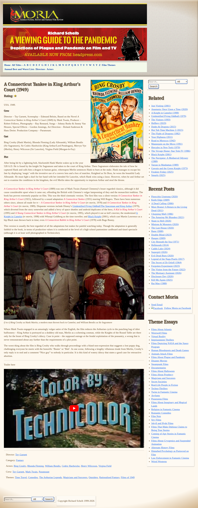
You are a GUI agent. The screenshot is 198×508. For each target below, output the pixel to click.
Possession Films (159, 399)
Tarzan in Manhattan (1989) (165, 164)
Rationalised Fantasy (109, 477)
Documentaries (158, 367)
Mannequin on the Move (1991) (167, 144)
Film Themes (108, 65)
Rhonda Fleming (35, 466)
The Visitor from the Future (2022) (168, 269)
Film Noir (156, 416)
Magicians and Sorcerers (75, 477)
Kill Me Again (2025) (162, 280)
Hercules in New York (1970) (165, 147)
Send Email (157, 304)
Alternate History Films (162, 447)
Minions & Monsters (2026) (165, 224)
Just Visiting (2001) (161, 105)
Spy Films (156, 419)
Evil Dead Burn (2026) (162, 255)
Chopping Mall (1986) (162, 214)
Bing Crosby (20, 466)
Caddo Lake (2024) (160, 248)
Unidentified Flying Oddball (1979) (168, 116)
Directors (40, 69)
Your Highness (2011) (162, 137)
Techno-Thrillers (159, 388)
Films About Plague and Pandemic (168, 357)
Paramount (44, 471)
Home (7, 65)
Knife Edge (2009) (160, 200)
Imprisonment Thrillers (162, 339)
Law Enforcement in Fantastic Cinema (170, 458)
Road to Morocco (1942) (163, 140)
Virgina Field (104, 466)
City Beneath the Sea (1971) (165, 241)
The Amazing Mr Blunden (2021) (167, 217)
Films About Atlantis (161, 329)
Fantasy (20, 460)
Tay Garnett (21, 454)
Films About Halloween (163, 371)
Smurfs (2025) (158, 175)
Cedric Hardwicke (71, 466)
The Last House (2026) (162, 227)
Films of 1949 (128, 477)
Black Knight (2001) (161, 154)
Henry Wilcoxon (89, 466)
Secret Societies (159, 381)
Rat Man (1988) (159, 283)
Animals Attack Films (162, 353)
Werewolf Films (159, 333)
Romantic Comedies (161, 413)
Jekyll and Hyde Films (162, 423)
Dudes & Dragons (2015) (163, 126)
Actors (50, 69)
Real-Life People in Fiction (164, 385)
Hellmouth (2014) (160, 245)
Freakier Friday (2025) (162, 172)
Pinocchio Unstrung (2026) (164, 196)
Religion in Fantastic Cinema (165, 409)
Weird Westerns (159, 461)
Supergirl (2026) (159, 252)
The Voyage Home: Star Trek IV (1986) (170, 151)
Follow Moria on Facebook (177, 308)
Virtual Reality (158, 336)
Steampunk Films (159, 364)
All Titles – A (18, 65)
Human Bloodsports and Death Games (170, 350)
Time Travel (21, 477)
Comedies (33, 477)
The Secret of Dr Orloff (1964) (166, 262)
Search (153, 86)
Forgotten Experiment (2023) (165, 266)
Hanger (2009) (158, 238)
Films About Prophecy (162, 374)
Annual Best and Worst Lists (19, 69)
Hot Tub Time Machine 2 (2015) (167, 130)
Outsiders (93, 477)
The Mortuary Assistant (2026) (166, 273)
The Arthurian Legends (50, 477)
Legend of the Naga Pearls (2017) (167, 259)
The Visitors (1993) (160, 119)
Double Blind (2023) (161, 234)
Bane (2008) (157, 231)
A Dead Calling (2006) (162, 203)
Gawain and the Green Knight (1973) (169, 168)
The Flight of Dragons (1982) (165, 133)
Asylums (155, 395)
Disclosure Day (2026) (162, 276)
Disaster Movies (159, 360)
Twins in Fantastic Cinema (164, 392)
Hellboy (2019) (158, 123)
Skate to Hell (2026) (161, 220)
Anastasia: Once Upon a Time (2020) (169, 109)
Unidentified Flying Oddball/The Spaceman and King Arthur (102, 206)
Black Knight (94, 216)
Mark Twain (31, 471)
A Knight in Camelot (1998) (165, 112)
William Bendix (52, 466)
